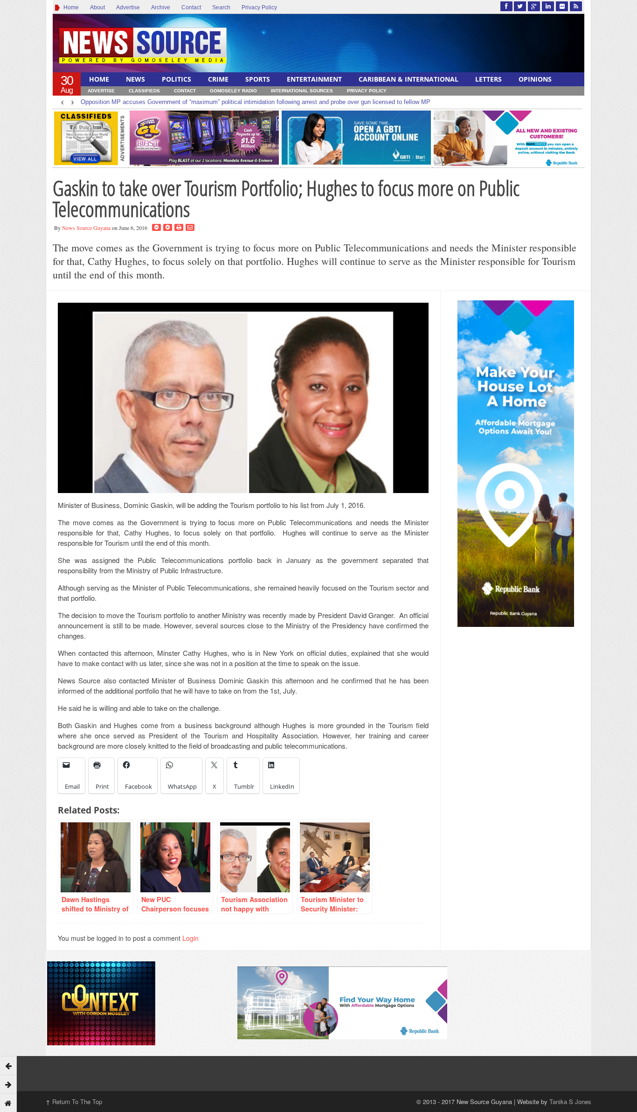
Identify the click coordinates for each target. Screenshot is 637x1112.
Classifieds (144, 90)
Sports (257, 79)
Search (221, 7)
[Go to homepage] (8, 1102)
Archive (160, 7)
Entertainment (314, 79)
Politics (176, 79)
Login (190, 938)
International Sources (302, 90)
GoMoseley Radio (233, 90)
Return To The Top (74, 1101)
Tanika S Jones (570, 1101)
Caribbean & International (408, 79)
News (135, 79)
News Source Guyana (86, 227)
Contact (191, 7)
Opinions (535, 79)
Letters (488, 79)
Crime (218, 79)
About (97, 7)
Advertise (128, 7)
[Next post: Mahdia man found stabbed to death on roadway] (8, 1084)
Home (70, 7)
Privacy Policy (259, 7)
